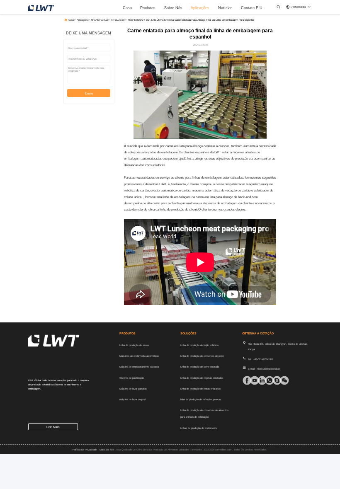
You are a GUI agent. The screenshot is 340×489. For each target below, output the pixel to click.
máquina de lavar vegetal (132, 399)
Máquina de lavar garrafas (133, 388)
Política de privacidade (85, 449)
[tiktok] (252, 380)
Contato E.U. (252, 8)
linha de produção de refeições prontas (200, 399)
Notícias (225, 8)
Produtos (147, 8)
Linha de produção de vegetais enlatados (201, 378)
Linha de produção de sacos (134, 345)
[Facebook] (244, 380)
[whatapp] (267, 380)
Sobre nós (173, 8)
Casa (127, 8)
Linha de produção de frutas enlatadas (200, 388)
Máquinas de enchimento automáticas (139, 356)
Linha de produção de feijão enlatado (199, 345)
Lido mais (53, 427)
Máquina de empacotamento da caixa (139, 367)
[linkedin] (259, 380)
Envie (89, 93)
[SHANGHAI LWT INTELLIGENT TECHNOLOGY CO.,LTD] (41, 7)
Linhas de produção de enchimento (198, 428)
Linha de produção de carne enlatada (199, 367)
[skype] (274, 380)
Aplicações (200, 8)
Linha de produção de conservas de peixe (202, 356)
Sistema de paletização (131, 378)
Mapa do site (107, 449)
